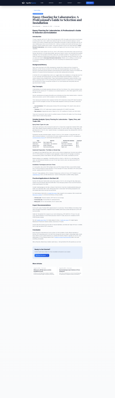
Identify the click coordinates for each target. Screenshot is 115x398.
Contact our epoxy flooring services (62, 237)
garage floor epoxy (52, 193)
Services (51, 2)
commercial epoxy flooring (39, 137)
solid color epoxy (65, 220)
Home (42, 2)
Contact (69, 2)
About (60, 2)
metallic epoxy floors (41, 220)
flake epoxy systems (37, 194)
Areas (79, 2)
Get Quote (90, 2)
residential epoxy (36, 174)
